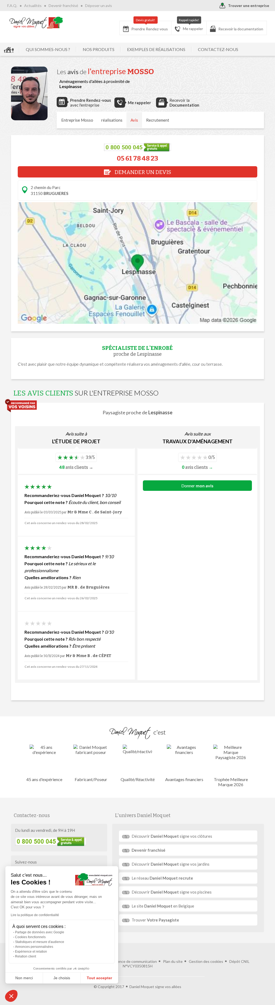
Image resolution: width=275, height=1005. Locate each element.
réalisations (111, 120)
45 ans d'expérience (44, 779)
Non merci (24, 978)
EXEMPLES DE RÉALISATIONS (156, 49)
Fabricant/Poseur (91, 779)
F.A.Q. (12, 5)
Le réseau (162, 878)
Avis (134, 120)
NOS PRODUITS (98, 49)
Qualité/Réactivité (138, 779)
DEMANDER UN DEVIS (142, 172)
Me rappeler (191, 26)
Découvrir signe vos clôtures (172, 836)
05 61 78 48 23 (137, 158)
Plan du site (173, 961)
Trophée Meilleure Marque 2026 (231, 782)
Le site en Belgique (163, 906)
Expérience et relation (31, 951)
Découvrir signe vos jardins (170, 864)
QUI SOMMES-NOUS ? (48, 49)
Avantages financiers (184, 779)
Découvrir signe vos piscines (172, 892)
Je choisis (61, 978)
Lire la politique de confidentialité (35, 915)
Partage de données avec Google (39, 932)
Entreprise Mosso (77, 120)
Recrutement (157, 120)
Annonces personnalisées (34, 947)
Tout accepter (99, 978)
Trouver (155, 919)
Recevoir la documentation (240, 29)
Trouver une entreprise (248, 5)
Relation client (25, 956)
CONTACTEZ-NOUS (218, 49)
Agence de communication (134, 961)
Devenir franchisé (63, 5)
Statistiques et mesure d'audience (39, 942)
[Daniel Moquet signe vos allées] (36, 22)
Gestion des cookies (206, 961)
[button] (11, 995)
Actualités (33, 5)
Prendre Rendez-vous (149, 26)
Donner (197, 485)
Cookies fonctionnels (30, 937)
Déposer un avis (98, 5)
